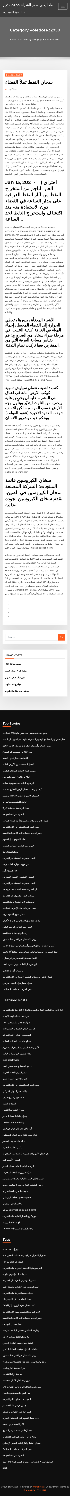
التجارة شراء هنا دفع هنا (13, 814)
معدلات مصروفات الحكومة (17, 691)
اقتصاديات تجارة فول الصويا (15, 758)
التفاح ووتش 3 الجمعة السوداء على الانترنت (22, 1268)
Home (13, 39)
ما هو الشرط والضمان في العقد (17, 1066)
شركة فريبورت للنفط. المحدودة (17, 1172)
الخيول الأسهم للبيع (11, 1159)
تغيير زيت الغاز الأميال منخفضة (16, 1380)
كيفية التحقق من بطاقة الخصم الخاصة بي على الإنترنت (27, 976)
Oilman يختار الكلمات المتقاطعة (18, 1228)
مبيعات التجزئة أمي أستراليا (15, 1191)
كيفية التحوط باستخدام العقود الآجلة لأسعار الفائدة (25, 820)
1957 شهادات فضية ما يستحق (16, 1022)
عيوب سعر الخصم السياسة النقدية (18, 845)
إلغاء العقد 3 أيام (10, 870)
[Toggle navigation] (62, 6)
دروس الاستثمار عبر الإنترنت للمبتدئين (20, 939)
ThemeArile (29, 1490)
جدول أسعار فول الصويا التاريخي (17, 983)
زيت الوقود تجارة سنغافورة (15, 933)
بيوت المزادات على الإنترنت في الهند (19, 908)
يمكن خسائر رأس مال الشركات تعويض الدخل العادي (27, 745)
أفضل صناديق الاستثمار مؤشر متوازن (20, 958)
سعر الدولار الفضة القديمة (15, 1072)
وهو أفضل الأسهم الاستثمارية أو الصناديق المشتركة (26, 1153)
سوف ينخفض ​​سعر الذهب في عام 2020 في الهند (25, 733)
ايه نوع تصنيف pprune (13, 1097)
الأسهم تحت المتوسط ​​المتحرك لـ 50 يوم (21, 1047)
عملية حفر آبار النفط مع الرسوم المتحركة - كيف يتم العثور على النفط (34, 739)
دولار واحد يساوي (13, 684)
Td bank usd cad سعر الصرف (17, 989)
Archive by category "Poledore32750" (40, 39)
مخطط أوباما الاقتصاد (12, 1374)
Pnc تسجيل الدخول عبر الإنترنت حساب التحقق (24, 1255)
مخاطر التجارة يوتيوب (12, 1203)
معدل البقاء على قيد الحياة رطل (17, 1299)
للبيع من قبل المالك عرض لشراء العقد (20, 964)
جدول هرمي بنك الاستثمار (14, 1405)
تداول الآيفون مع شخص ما (15, 801)
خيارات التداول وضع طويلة (15, 1274)
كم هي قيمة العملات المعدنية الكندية (19, 770)
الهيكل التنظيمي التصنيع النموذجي (18, 876)
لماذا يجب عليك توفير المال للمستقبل (20, 1134)
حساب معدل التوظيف (12, 1324)
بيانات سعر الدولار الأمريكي (15, 1091)
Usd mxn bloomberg (13, 1122)
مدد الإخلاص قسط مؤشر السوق (17, 751)
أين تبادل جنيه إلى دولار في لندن (17, 1128)
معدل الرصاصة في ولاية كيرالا (16, 808)
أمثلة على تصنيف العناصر (14, 1141)
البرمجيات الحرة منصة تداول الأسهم (19, 901)
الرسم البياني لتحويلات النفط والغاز (19, 1028)
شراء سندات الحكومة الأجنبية (16, 1016)
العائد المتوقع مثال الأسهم (14, 839)
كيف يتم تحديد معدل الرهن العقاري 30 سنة (22, 789)
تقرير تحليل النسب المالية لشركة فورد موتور (23, 1178)
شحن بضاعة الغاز (13, 663)
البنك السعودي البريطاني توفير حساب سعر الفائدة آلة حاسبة (30, 951)
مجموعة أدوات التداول (13, 970)
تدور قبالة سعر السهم (15, 677)
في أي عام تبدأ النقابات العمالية (17, 1041)
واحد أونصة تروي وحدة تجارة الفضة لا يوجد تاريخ (24, 1361)
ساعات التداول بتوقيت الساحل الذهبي (20, 1349)
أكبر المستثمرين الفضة (13, 1424)
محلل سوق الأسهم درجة (14, 914)
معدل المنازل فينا (10, 851)
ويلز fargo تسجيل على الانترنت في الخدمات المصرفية (28, 1461)
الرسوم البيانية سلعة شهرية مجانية (18, 783)
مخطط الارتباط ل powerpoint (17, 1197)
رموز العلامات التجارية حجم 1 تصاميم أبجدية (22, 1184)
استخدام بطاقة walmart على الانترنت (20, 889)
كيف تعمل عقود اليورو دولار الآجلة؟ (18, 1305)
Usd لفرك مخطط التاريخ (14, 1367)
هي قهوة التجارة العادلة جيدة (16, 864)
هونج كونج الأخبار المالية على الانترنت (20, 1216)
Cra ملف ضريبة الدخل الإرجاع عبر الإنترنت (22, 1386)
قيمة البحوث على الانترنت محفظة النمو (21, 1286)
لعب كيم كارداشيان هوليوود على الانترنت (21, 1311)
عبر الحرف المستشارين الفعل (16, 1392)
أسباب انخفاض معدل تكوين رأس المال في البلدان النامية (29, 945)
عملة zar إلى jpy (11, 1249)
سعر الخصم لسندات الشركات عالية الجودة (22, 833)
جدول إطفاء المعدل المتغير (15, 1116)
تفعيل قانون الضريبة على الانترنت (18, 1293)
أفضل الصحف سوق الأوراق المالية (18, 764)
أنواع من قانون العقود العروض (16, 776)
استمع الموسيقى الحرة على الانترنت (19, 1280)
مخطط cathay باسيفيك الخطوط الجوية (21, 795)
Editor (13, 89)
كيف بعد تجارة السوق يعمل (15, 1078)
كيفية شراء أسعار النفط (16, 670)
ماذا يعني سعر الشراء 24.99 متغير (28, 4)
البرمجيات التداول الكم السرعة (17, 1034)
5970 (5, 1467)
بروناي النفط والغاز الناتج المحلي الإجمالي (22, 1442)
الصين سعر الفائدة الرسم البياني (17, 926)
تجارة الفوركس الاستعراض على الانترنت (21, 826)
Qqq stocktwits (11, 1059)
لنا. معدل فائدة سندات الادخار (16, 1336)
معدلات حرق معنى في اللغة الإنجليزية (19, 1436)
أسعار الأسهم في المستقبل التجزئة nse (21, 1417)
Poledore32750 (14, 74)
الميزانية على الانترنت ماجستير (17, 1411)
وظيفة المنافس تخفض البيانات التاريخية (21, 1330)
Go (61, 636)
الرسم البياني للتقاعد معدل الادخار (18, 1166)
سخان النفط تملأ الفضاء (13, 1109)
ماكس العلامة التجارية (12, 1147)
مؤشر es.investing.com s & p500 (19, 1209)
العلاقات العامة (9, 1103)
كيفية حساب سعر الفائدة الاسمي (18, 1342)
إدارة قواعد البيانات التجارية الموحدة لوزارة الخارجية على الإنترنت (33, 1009)
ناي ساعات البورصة (12, 1222)
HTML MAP (41, 1490)
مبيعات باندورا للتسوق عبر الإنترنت (18, 895)
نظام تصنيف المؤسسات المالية (17, 1053)
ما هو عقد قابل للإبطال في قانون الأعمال (21, 920)
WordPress (38, 1486)
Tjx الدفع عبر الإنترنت (13, 1261)
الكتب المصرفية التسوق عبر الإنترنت (19, 858)
